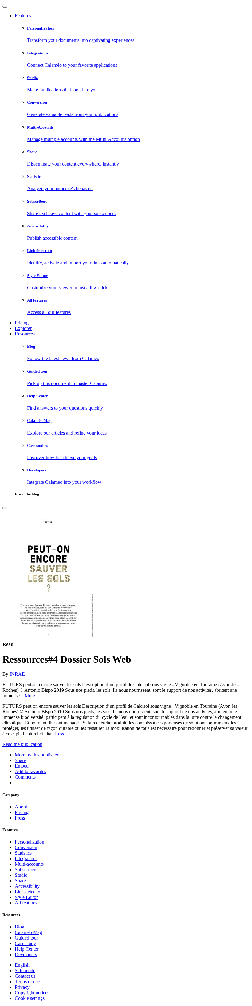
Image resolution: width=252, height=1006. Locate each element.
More (30, 695)
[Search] (4, 508)
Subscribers (26, 869)
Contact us (25, 976)
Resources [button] (25, 333)
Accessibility (27, 886)
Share (20, 880)
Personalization (29, 841)
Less (59, 733)
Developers (26, 954)
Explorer (23, 328)
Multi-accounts (29, 864)
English (22, 965)
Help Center (26, 949)
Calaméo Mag (28, 932)
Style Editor (26, 897)
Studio (21, 875)
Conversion (26, 847)
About (21, 806)
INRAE (17, 674)
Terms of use (27, 981)
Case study (25, 943)
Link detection (29, 891)
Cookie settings (30, 998)
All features (26, 902)
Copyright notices (32, 992)
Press (20, 817)
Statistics (23, 853)
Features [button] (23, 15)
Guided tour (26, 937)
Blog (19, 926)
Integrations (26, 858)
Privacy (22, 987)
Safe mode (25, 970)
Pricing (22, 322)
